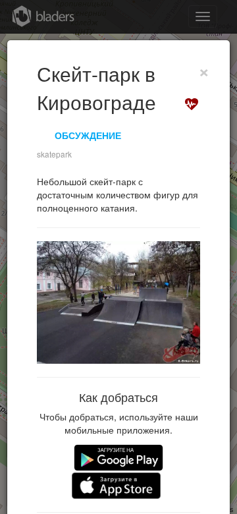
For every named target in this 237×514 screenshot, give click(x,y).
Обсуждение (88, 135)
